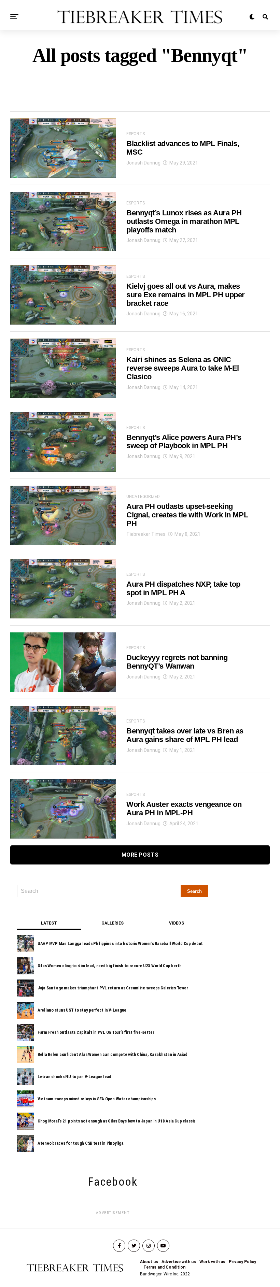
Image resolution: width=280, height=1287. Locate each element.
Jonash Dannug (143, 163)
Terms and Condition (164, 1267)
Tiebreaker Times (146, 534)
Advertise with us (179, 1261)
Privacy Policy (242, 1261)
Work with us (212, 1261)
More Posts (140, 855)
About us (149, 1261)
